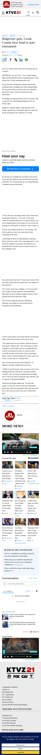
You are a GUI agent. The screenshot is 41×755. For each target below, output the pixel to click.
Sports (19, 398)
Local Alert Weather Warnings (12, 725)
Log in (30, 578)
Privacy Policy (7, 700)
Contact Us (6, 689)
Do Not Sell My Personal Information (14, 705)
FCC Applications (8, 695)
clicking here (18, 565)
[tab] (8, 591)
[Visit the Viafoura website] (34, 632)
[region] (20, 605)
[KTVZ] (14, 12)
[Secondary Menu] (5, 12)
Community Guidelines (10, 687)
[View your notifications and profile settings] (37, 591)
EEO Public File (7, 692)
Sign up (35, 578)
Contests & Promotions (9, 718)
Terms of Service (7, 702)
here (11, 571)
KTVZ (6, 52)
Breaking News (7, 715)
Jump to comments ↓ (9, 406)
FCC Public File (7, 697)
